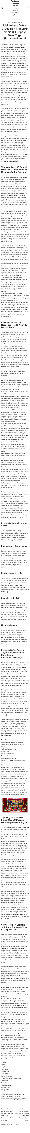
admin (20, 22)
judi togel (25, 834)
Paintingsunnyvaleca (15, 2)
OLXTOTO (16, 1124)
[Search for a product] (2, 8)
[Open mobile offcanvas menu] (27, 8)
